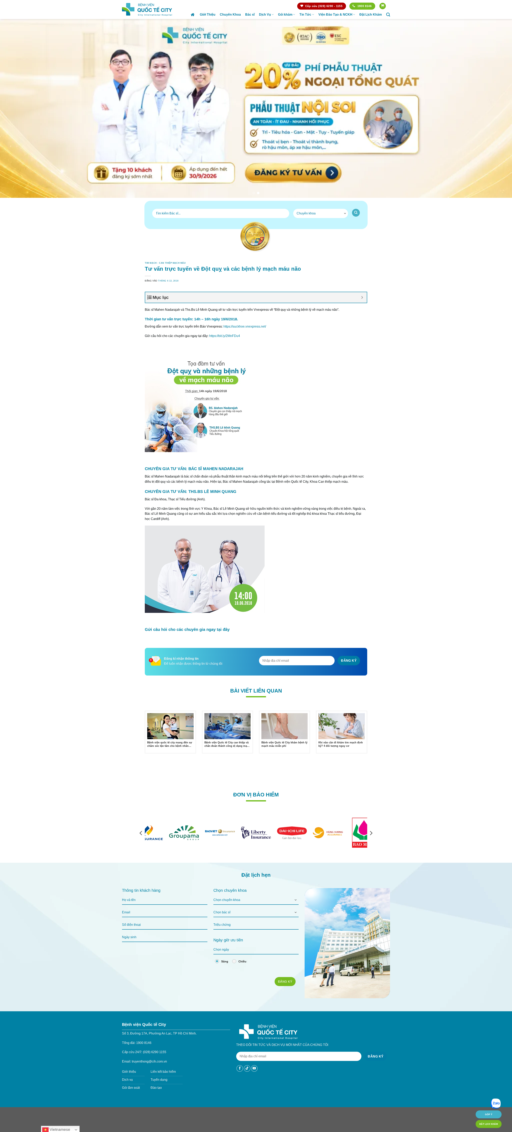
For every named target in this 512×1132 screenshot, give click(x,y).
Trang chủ (193, 14)
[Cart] (382, 6)
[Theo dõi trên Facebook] (239, 1068)
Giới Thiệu (207, 14)
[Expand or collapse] (362, 297)
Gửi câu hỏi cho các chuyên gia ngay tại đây (187, 629)
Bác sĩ (250, 14)
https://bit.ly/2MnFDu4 (224, 336)
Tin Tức (305, 14)
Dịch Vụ (265, 14)
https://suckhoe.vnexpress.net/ (244, 326)
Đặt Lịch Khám (370, 14)
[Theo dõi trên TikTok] (247, 1068)
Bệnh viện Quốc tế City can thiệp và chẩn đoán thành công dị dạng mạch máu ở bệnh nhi (227, 744)
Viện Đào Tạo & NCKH (335, 14)
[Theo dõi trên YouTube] (254, 1068)
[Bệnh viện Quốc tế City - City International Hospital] (147, 9)
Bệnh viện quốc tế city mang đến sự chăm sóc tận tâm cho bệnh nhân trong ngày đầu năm (169, 744)
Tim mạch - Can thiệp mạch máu (165, 263)
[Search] (388, 14)
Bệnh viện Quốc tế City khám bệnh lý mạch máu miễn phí (284, 744)
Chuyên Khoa (230, 14)
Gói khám (285, 14)
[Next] (496, 108)
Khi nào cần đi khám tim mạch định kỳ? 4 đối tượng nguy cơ (340, 744)
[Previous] (15, 108)
